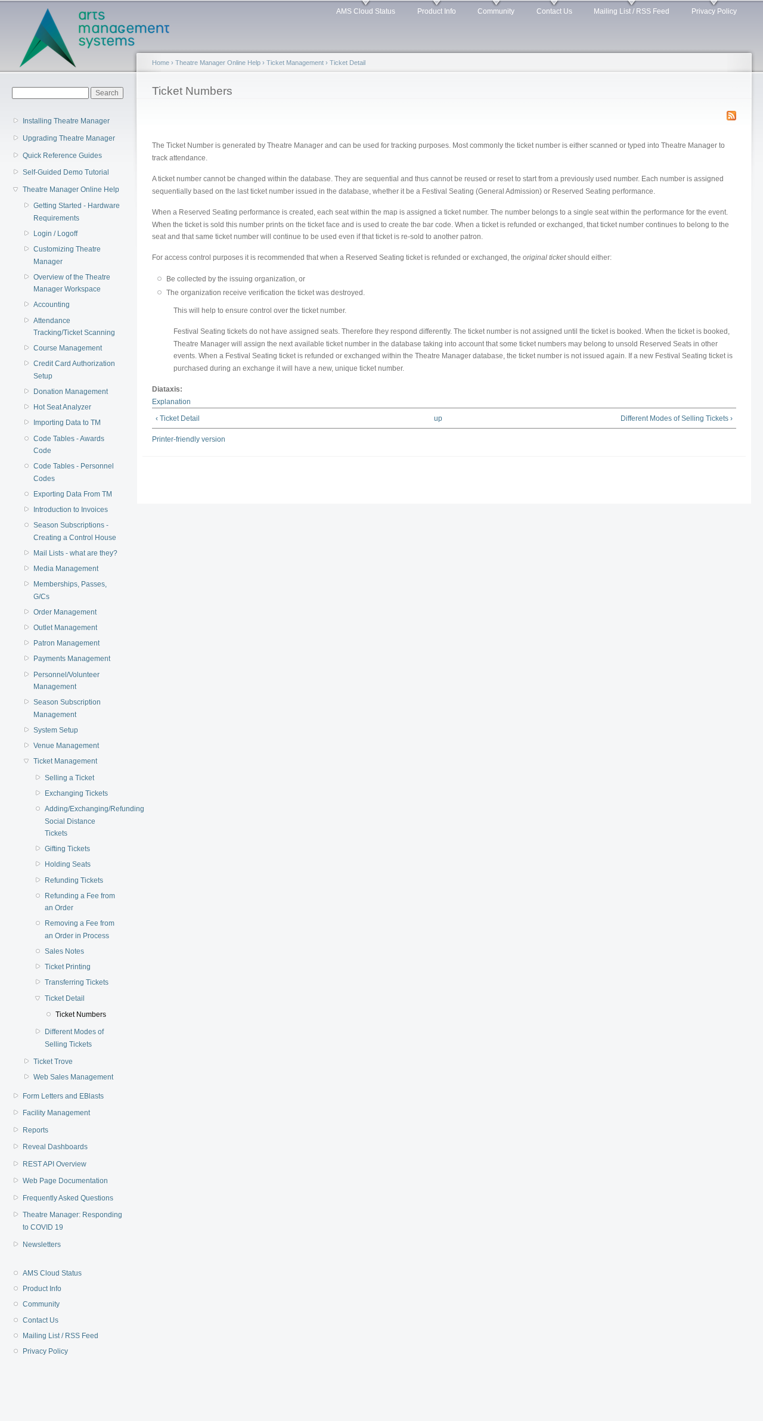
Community (495, 11)
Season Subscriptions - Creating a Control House (74, 531)
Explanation (171, 402)
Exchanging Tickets (76, 793)
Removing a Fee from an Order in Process (79, 929)
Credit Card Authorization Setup (74, 369)
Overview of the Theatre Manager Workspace (71, 283)
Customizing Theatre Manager (67, 255)
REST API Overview (54, 1164)
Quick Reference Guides (62, 155)
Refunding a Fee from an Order (80, 902)
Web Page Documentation (65, 1181)
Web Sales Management (73, 1077)
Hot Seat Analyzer (62, 407)
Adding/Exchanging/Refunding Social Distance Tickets (81, 821)
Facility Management (56, 1113)
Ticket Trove (53, 1061)
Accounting (51, 304)
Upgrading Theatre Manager (69, 138)
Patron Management (66, 643)
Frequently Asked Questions (68, 1198)
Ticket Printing (68, 967)
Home (160, 62)
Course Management (67, 348)
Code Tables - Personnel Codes (73, 472)
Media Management (65, 568)
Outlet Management (65, 627)
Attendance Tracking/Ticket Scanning (74, 327)
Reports (35, 1130)
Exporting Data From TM (72, 494)
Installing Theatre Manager (66, 121)
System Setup (55, 730)
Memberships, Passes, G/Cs (70, 590)
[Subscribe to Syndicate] (731, 113)
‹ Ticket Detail (178, 418)
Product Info (436, 11)
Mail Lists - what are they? (75, 553)
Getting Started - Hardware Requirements (76, 211)
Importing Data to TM (67, 422)
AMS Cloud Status (365, 11)
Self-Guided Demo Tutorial (66, 172)
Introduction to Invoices (70, 509)
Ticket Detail (65, 998)
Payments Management (71, 658)
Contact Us (554, 11)
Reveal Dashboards (55, 1147)
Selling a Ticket (69, 778)
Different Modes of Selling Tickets (74, 1038)
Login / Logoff (55, 233)
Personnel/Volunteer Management (66, 681)
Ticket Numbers (80, 1014)
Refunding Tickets (74, 880)
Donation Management (70, 391)
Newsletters (42, 1244)
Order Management (65, 612)
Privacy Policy (714, 11)
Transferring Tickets (76, 982)
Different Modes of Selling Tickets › (676, 418)
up (438, 418)
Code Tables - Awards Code (68, 445)
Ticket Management (65, 761)
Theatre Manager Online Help (71, 189)
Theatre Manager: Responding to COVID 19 (72, 1221)
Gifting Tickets (67, 849)
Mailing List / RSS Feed (631, 11)
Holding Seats (68, 864)
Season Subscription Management (67, 708)
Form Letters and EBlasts (63, 1096)
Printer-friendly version (188, 439)
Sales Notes (64, 951)
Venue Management (66, 745)
